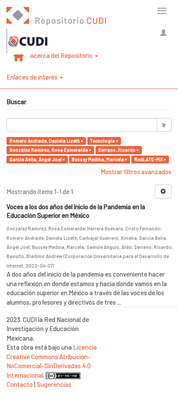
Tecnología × (104, 140)
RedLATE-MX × (150, 159)
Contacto (19, 384)
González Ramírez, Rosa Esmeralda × (50, 150)
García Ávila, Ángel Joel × (37, 159)
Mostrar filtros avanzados (136, 171)
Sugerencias (54, 384)
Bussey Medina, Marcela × (99, 159)
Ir (164, 124)
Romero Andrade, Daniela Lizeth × (46, 140)
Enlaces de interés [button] (32, 77)
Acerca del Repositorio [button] (62, 55)
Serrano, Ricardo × (118, 150)
